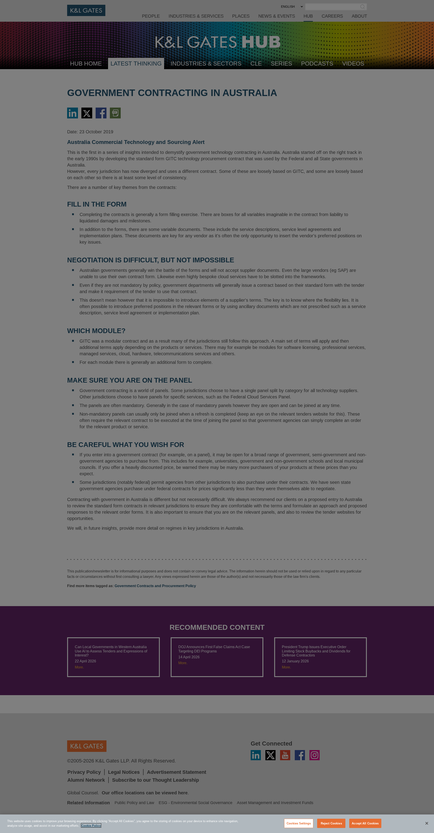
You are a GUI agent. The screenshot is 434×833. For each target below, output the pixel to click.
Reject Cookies (331, 823)
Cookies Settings (299, 823)
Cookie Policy (91, 825)
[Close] (427, 823)
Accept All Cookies (365, 823)
